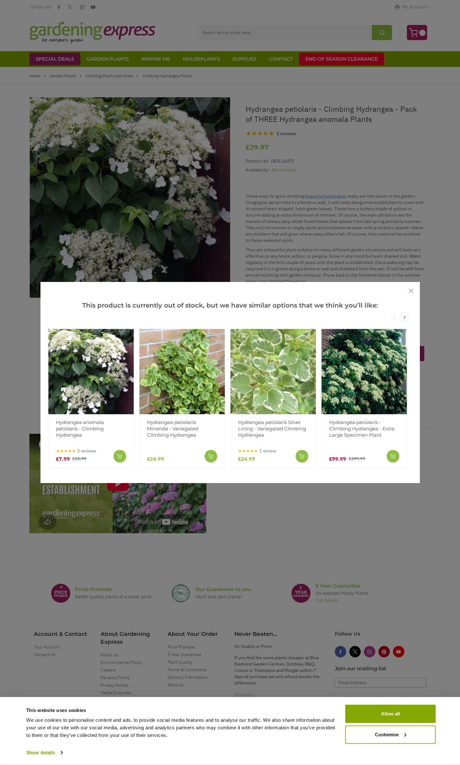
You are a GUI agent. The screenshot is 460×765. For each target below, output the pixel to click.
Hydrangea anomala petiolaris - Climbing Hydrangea (80, 428)
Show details (40, 752)
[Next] (405, 317)
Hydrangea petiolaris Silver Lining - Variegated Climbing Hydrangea (272, 428)
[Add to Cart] (119, 456)
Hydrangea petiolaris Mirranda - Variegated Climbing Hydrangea (172, 428)
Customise (387, 734)
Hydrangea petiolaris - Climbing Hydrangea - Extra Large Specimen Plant (362, 428)
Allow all (390, 713)
